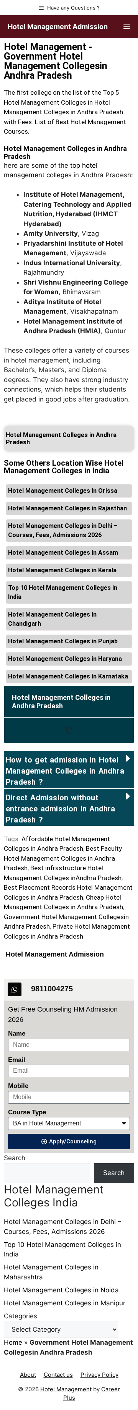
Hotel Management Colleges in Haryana (65, 658)
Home (13, 1342)
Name (16, 1033)
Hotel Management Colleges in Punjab (63, 641)
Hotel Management (66, 1389)
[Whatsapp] (14, 989)
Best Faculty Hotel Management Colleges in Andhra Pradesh (63, 858)
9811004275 (52, 988)
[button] (69, 769)
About (28, 1374)
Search (14, 1158)
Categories (20, 1316)
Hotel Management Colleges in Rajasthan (67, 508)
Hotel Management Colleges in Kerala (62, 570)
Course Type (27, 1112)
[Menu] (127, 26)
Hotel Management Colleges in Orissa (62, 490)
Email (16, 1060)
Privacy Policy (99, 1374)
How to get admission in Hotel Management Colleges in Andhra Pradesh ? (65, 771)
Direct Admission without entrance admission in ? (60, 808)
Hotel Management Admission (58, 27)
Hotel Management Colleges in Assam (63, 552)
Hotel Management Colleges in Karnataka (68, 676)
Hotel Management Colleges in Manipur (64, 1303)
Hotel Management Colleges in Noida (61, 1290)
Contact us (58, 1374)
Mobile (18, 1085)
